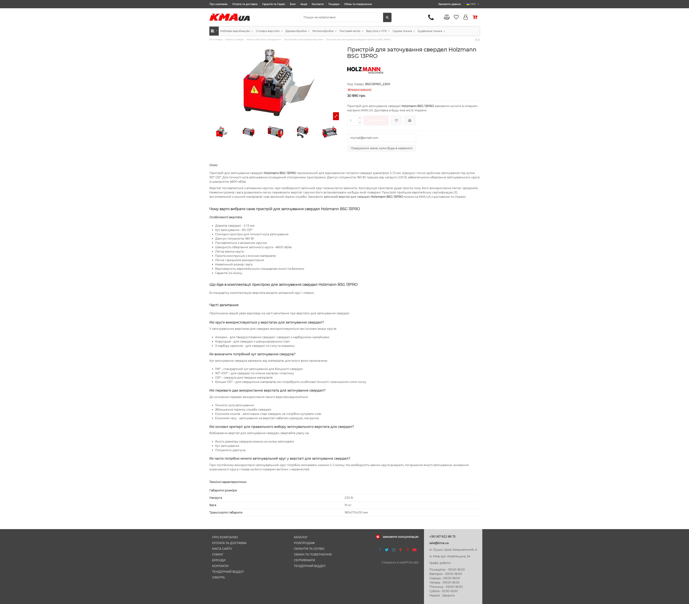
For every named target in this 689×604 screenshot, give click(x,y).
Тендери (334, 4)
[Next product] (479, 39)
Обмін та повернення (358, 4)
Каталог (301, 537)
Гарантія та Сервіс (274, 4)
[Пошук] (387, 17)
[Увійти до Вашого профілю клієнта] (465, 17)
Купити (379, 120)
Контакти (318, 4)
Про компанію (218, 4)
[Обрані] (456, 17)
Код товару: (355, 84)
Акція (304, 4)
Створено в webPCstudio (400, 562)
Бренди (219, 560)
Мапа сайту (222, 548)
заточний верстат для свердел (347, 196)
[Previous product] (476, 39)
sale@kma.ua (439, 543)
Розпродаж (304, 543)
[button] (214, 31)
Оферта (218, 577)
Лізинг (217, 554)
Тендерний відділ (228, 571)
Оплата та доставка (245, 4)
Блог (293, 4)
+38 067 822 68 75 (442, 536)
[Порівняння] (447, 17)
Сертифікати (304, 560)
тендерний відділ (309, 566)
